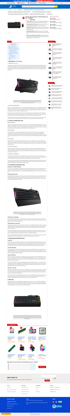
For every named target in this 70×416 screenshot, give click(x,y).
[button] (56, 3)
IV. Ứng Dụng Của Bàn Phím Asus (13, 53)
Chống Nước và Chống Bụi (13, 51)
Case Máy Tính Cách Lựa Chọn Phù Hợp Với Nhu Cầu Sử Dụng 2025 (56, 108)
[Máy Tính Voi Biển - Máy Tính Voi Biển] (13, 6)
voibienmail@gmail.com (56, 387)
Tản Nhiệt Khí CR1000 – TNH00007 (42, 355)
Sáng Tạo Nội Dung (12, 56)
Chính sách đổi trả (24, 387)
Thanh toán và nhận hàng (11, 391)
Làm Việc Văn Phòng (12, 55)
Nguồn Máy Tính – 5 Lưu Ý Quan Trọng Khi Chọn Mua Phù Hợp (56, 104)
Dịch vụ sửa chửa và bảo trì (11, 389)
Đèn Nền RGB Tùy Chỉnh (12, 50)
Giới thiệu (37, 387)
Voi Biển (54, 391)
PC (15, 9)
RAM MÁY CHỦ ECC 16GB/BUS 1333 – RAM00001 (11, 355)
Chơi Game (10, 54)
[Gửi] (56, 7)
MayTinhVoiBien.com (37, 414)
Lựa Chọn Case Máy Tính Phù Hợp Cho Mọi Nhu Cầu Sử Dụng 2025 (56, 98)
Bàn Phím (16, 61)
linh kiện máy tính (35, 281)
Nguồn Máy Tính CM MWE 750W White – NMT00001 (22, 355)
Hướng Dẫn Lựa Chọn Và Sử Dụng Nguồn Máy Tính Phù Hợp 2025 (56, 86)
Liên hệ (37, 389)
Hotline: (6, 413)
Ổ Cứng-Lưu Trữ (49, 14)
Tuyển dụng (38, 391)
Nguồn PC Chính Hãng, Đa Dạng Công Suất (37, 14)
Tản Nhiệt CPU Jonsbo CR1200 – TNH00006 (31, 355)
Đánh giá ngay (42, 366)
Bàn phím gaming (10, 168)
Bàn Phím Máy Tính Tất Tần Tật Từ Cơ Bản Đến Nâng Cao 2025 (56, 95)
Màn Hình (20, 9)
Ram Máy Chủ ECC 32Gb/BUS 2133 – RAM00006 (21, 338)
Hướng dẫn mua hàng (25, 391)
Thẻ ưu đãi (9, 387)
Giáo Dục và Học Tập (12, 57)
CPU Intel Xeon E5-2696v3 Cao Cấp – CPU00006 (11, 338)
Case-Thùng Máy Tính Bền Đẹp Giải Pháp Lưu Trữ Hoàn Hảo (18, 14)
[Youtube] (53, 401)
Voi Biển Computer (57, 389)
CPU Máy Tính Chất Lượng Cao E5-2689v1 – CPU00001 (42, 338)
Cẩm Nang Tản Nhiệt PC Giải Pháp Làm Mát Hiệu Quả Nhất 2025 (56, 92)
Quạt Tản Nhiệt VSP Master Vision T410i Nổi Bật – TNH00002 (32, 338)
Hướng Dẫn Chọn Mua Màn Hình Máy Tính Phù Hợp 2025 (56, 89)
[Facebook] (56, 401)
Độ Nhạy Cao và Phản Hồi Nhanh (14, 49)
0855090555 (14, 401)
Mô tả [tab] (9, 41)
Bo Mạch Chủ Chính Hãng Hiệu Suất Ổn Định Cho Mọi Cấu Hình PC (19, 11)
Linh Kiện (10, 9)
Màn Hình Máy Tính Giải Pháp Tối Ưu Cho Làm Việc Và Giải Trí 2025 (56, 101)
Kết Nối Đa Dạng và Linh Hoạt (13, 52)
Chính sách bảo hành (25, 389)
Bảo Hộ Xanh (9, 408)
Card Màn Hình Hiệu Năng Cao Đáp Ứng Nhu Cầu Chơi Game (34, 9)
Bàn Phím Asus (15, 63)
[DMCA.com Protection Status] (60, 401)
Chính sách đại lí (24, 393)
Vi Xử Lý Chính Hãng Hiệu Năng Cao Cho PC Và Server (41, 11)
